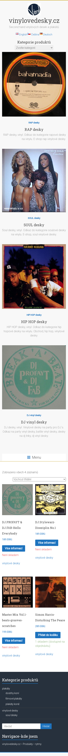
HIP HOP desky (34, 315)
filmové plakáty (14, 698)
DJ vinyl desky (34, 415)
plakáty (6, 688)
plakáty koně (12, 704)
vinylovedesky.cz (34, 20)
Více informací (13, 548)
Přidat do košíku (48, 635)
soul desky (11, 715)
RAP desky (34, 122)
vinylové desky (11, 563)
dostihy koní (12, 693)
